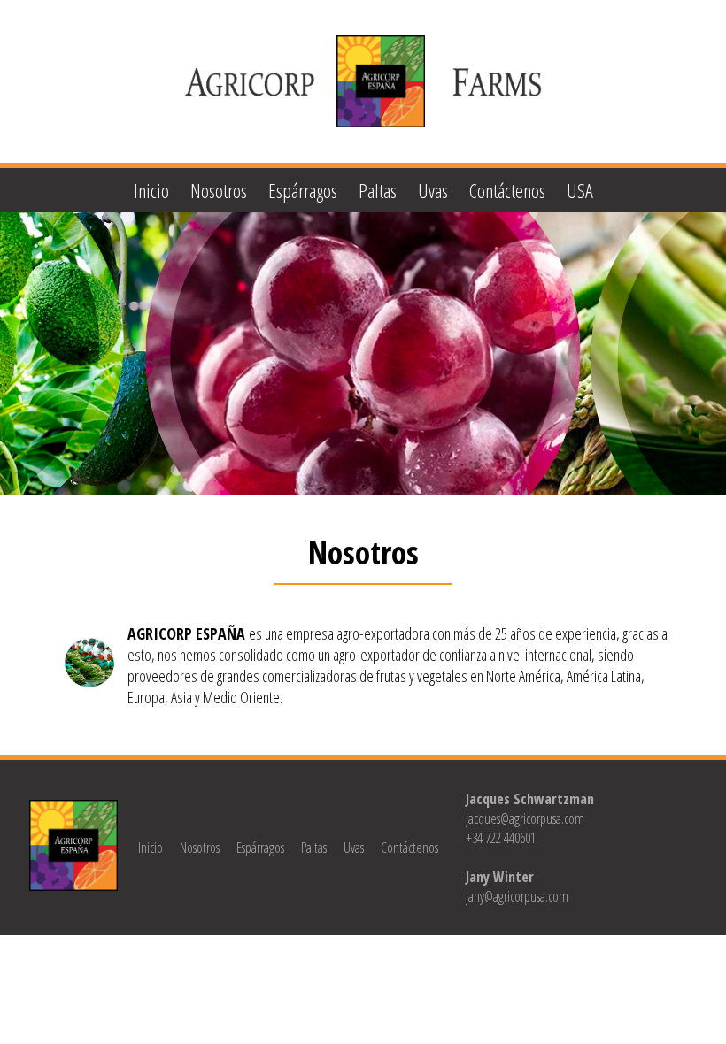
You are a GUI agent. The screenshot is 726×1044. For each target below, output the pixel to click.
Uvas (433, 190)
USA (580, 190)
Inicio (151, 190)
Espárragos (302, 190)
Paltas (378, 190)
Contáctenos (507, 190)
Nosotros (218, 190)
